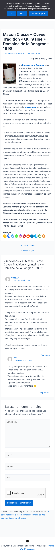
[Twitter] (12, 236)
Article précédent (27, 246)
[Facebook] (8, 236)
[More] (43, 236)
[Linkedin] (32, 236)
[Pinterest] (24, 236)
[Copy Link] (5, 236)
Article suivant (27, 251)
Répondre (45, 355)
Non (22, 13)
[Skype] (36, 236)
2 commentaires (10, 53)
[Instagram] (20, 236)
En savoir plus (38, 13)
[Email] (39, 236)
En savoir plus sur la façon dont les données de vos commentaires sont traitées (25, 514)
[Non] (51, 9)
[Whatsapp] (16, 236)
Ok (11, 13)
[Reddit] (28, 236)
